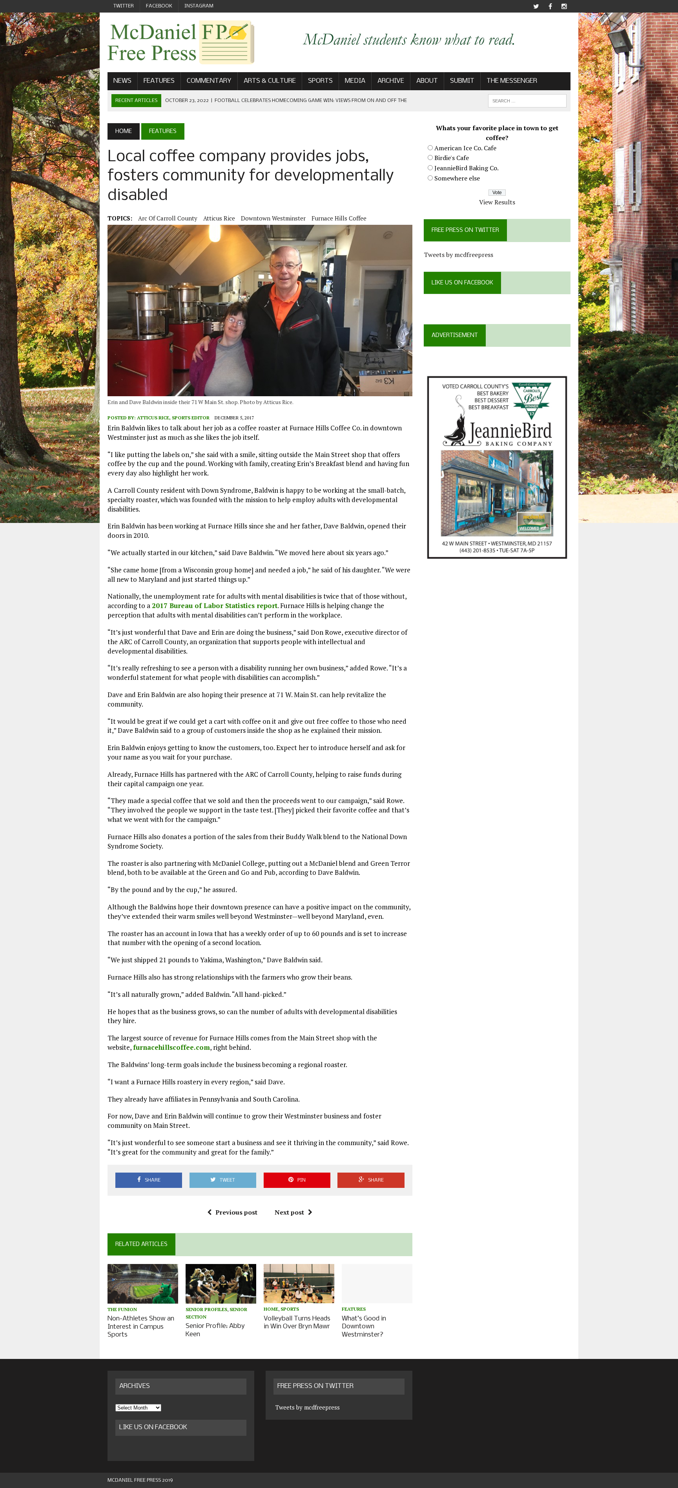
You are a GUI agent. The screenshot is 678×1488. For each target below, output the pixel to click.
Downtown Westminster (273, 218)
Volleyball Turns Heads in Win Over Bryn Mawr (297, 1323)
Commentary (209, 81)
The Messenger (512, 81)
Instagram (198, 6)
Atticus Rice (219, 218)
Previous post (236, 1212)
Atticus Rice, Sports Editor (173, 418)
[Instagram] (564, 6)
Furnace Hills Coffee (339, 218)
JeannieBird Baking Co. (466, 168)
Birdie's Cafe (451, 157)
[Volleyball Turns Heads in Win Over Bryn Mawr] (299, 1298)
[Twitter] (536, 6)
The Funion (122, 1309)
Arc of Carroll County (167, 218)
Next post (289, 1212)
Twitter (123, 6)
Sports (320, 81)
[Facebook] (550, 6)
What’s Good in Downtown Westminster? (364, 1327)
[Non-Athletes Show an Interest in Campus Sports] (143, 1298)
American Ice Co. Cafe (465, 148)
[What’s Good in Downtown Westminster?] (377, 1298)
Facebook (159, 6)
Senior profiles (206, 1309)
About (427, 81)
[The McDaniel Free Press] (181, 42)
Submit (462, 81)
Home (271, 1309)
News (122, 81)
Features (159, 81)
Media (355, 81)
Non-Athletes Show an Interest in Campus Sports (141, 1327)
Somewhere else (457, 178)
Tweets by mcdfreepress (458, 254)
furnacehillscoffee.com (171, 1047)
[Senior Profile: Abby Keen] (221, 1298)
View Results (497, 202)
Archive (390, 81)
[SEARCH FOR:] (527, 100)
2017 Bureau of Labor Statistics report (214, 605)
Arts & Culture (270, 81)
